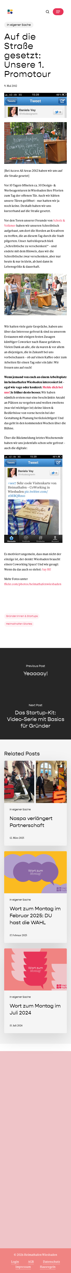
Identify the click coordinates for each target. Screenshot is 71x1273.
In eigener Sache (19, 25)
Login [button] (15, 1261)
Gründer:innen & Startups (22, 616)
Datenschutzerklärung (33, 1170)
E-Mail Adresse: (35, 1147)
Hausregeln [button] (48, 1267)
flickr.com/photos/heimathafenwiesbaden (32, 584)
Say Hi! (46, 569)
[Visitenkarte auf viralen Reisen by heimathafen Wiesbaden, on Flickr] (33, 544)
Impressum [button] (23, 1267)
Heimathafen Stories (19, 623)
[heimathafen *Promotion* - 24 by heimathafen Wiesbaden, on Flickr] (35, 317)
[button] (58, 12)
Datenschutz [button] (51, 1261)
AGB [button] (31, 1261)
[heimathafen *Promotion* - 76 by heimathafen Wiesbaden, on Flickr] (35, 165)
